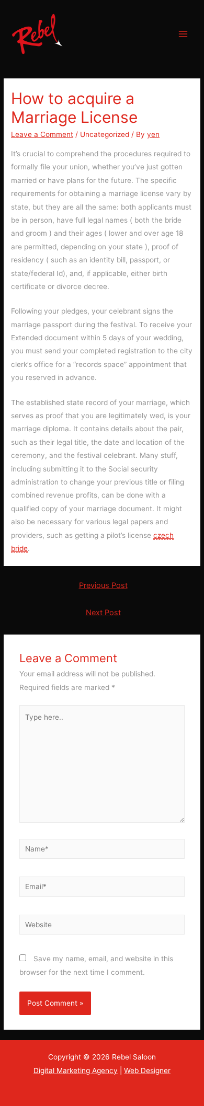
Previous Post (103, 585)
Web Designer (147, 1070)
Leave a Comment (42, 134)
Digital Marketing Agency (75, 1070)
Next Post (103, 612)
